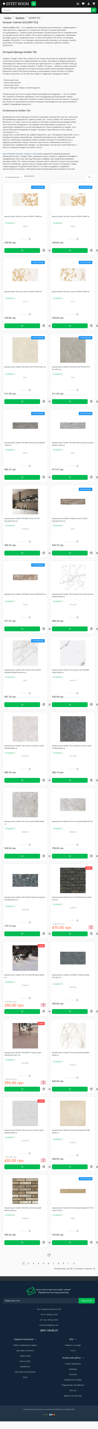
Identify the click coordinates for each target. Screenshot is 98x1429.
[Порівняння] (77, 4)
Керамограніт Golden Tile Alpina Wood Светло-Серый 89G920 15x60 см (72, 443)
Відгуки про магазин (73, 1395)
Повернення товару (73, 1379)
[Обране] (83, 4)
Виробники (25, 1366)
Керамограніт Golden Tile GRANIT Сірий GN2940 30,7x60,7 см (70, 976)
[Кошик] (93, 4)
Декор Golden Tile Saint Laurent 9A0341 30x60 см (70, 291)
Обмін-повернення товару (25, 1345)
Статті (73, 1350)
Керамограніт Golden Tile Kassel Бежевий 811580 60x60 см (71, 1131)
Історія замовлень (73, 1363)
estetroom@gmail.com (49, 1325)
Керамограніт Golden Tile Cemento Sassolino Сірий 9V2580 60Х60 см (24, 747)
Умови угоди (25, 1356)
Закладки (73, 1369)
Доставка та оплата (25, 1350)
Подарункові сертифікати (73, 1385)
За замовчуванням (12, 177)
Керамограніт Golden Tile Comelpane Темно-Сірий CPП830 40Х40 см (71, 747)
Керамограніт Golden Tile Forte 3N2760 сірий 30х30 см (24, 976)
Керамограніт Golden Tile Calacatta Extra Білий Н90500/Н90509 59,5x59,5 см (22, 671)
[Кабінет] (88, 4)
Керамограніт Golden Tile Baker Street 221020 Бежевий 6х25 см (69, 519)
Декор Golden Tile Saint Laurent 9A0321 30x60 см (70, 216)
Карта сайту (25, 1361)
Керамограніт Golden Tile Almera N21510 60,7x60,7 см (25, 367)
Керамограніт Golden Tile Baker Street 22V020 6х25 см (25, 594)
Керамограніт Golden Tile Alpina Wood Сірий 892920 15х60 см (24, 443)
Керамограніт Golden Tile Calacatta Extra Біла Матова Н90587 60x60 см (72, 595)
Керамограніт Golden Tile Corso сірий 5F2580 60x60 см (24, 822)
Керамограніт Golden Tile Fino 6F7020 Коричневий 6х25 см (71, 898)
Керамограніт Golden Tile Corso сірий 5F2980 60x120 (72, 821)
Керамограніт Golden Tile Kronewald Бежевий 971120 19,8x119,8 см (72, 1209)
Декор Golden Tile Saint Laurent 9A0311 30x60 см (23, 216)
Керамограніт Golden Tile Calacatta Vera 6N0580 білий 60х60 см (70, 671)
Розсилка (73, 1374)
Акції (25, 1377)
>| (74, 1263)
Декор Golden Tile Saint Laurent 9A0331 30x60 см (23, 291)
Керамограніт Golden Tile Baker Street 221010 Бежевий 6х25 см (22, 519)
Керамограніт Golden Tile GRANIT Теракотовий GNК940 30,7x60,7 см (22, 1053)
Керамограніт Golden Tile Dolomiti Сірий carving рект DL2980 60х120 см (25, 898)
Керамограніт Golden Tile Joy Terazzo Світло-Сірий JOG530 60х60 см (23, 1131)
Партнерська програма (25, 1372)
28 (89, 177)
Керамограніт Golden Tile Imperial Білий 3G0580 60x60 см (70, 1053)
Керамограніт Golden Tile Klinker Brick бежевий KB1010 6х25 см (22, 1209)
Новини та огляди (73, 1345)
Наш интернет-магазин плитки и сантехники (22, 153)
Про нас (72, 1390)
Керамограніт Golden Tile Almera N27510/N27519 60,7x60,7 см (71, 368)
